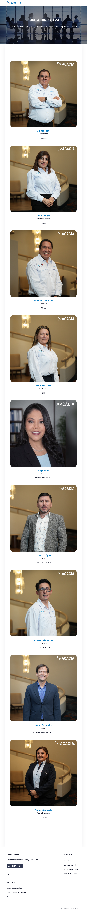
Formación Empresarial (16, 892)
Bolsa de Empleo (71, 869)
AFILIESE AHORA (14, 866)
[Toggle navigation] (78, 3)
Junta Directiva (70, 874)
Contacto (11, 897)
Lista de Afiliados (70, 865)
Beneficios (68, 860)
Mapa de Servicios (14, 888)
